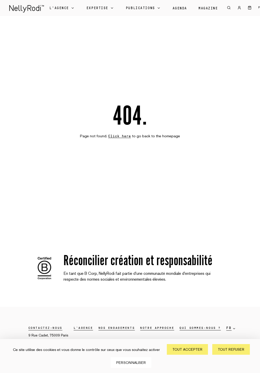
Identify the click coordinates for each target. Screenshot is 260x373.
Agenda (180, 8)
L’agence (83, 327)
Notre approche (157, 327)
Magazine (208, 8)
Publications (140, 8)
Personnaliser (131, 362)
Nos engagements (117, 327)
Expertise (97, 8)
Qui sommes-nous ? (200, 327)
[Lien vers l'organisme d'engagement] (44, 281)
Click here (119, 136)
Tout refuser (231, 349)
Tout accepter (187, 349)
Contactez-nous (45, 327)
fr (229, 328)
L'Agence (59, 8)
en (231, 335)
